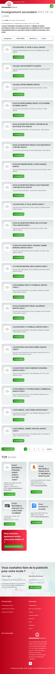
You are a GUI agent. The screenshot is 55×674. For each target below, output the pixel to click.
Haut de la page (8, 449)
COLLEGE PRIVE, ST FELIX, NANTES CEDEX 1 (28, 204)
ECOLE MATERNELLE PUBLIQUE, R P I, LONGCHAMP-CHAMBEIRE (18, 508)
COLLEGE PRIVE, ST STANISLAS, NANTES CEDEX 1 (30, 327)
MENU (51, 6)
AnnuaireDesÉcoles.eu (7, 23)
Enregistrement (32, 605)
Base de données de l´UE (18, 2)
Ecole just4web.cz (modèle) (43, 506)
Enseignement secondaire (21, 23)
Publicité (31, 612)
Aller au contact (34, 587)
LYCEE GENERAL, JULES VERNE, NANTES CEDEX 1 (30, 410)
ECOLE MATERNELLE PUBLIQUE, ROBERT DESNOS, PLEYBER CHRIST (17, 472)
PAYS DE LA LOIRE (34, 23)
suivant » (49, 449)
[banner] (9, 4)
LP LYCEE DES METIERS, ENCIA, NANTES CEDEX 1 (30, 266)
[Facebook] (30, 663)
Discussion (31, 618)
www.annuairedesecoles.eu (41, 516)
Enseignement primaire (7, 605)
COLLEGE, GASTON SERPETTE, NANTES (27, 66)
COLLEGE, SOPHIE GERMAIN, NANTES (26, 85)
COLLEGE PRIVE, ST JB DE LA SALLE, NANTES (29, 47)
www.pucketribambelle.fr (40, 485)
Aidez (30, 622)
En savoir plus (18, 57)
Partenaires (31, 625)
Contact (31, 628)
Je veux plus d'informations (13, 546)
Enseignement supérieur (7, 612)
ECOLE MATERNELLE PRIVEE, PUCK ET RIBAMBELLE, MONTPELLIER (45, 471)
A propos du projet (33, 615)
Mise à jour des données (35, 608)
